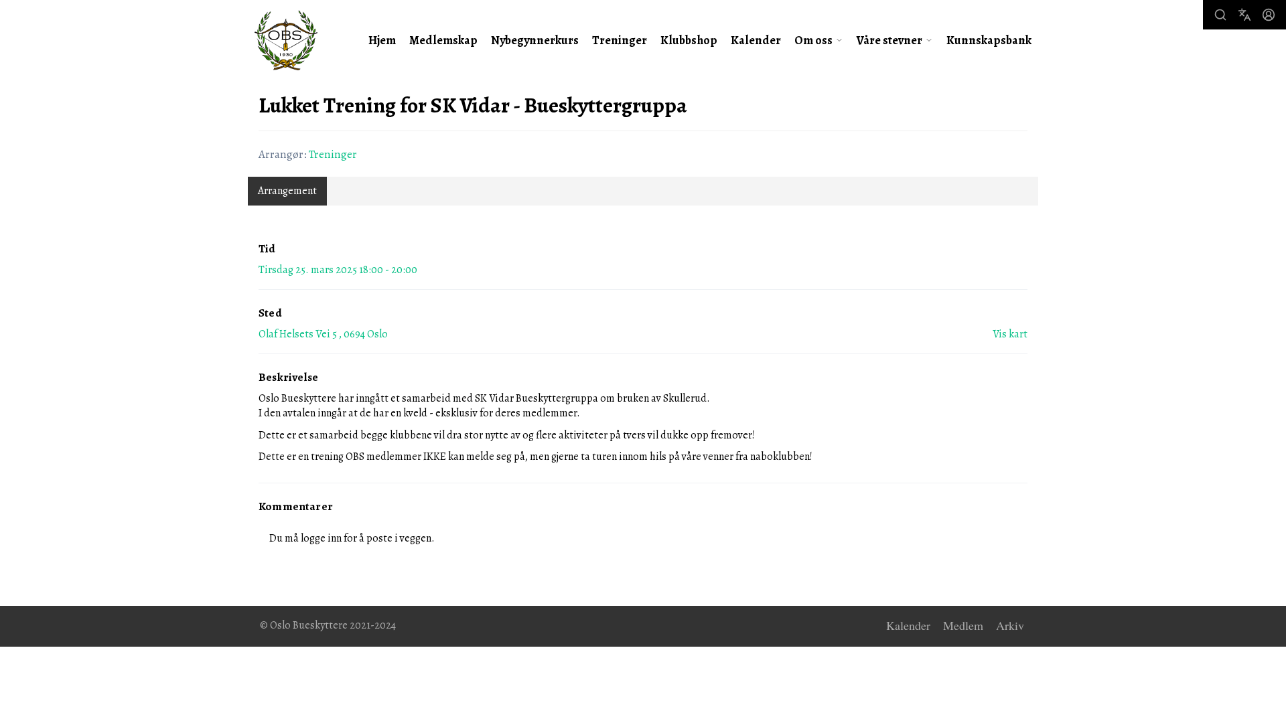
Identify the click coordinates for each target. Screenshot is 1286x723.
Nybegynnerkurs (535, 40)
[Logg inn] (1269, 15)
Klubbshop (688, 40)
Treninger (619, 40)
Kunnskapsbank (988, 40)
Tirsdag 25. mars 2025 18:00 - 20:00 (338, 269)
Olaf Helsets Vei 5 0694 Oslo (323, 334)
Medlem (963, 626)
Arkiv (1010, 626)
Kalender (756, 40)
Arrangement (287, 190)
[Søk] (1220, 15)
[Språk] (1244, 15)
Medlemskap (443, 40)
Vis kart (1010, 334)
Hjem (382, 40)
